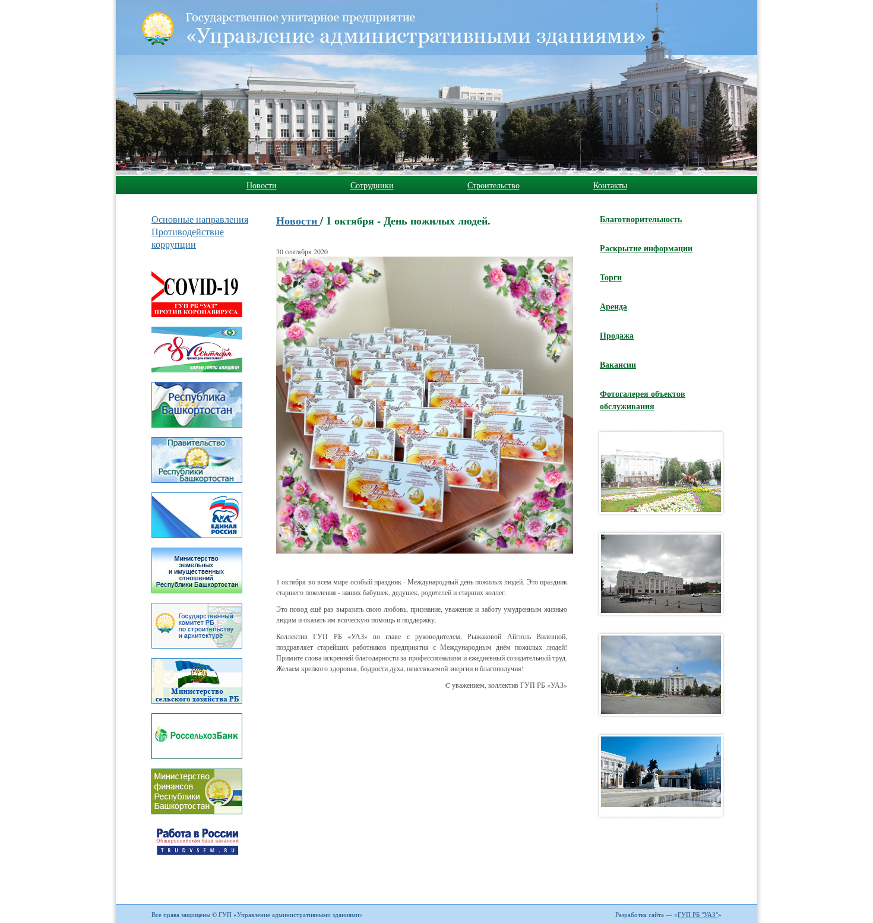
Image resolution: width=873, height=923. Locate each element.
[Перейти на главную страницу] (332, 29)
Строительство (493, 185)
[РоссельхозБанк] (196, 761)
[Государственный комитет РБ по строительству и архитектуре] (196, 650)
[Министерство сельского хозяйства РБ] (196, 705)
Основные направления (199, 219)
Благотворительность (641, 219)
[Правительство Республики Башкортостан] (196, 484)
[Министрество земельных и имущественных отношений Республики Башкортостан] (196, 595)
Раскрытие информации (646, 248)
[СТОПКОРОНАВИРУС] (196, 319)
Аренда (613, 306)
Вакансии (618, 364)
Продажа (617, 335)
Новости (261, 185)
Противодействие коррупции (187, 237)
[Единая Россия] (196, 540)
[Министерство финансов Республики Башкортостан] (196, 816)
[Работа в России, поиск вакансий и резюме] (196, 871)
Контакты (610, 185)
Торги (611, 277)
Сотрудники (372, 185)
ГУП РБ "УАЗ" (698, 914)
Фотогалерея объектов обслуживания (642, 399)
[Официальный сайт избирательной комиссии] (196, 374)
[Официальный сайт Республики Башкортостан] (196, 429)
